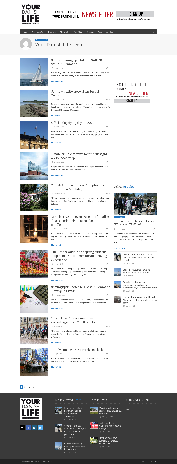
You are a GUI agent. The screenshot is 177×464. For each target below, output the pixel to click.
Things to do (119, 217)
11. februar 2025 (59, 295)
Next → (31, 387)
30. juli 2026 (106, 432)
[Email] (22, 427)
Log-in (128, 409)
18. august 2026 (107, 417)
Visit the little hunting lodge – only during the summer (110, 411)
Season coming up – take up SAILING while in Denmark (75, 447)
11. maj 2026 (120, 229)
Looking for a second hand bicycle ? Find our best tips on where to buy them (140, 300)
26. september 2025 (61, 229)
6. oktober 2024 (59, 326)
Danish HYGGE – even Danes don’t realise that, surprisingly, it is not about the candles (80, 221)
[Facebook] (28, 427)
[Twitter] (40, 427)
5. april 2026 (129, 291)
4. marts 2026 (130, 306)
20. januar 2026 (59, 162)
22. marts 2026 (59, 99)
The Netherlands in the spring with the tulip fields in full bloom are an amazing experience (79, 256)
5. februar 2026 (59, 126)
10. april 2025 (58, 264)
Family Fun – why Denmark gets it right (79, 350)
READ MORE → (57, 81)
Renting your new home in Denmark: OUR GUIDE (108, 441)
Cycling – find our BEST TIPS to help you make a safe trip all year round (139, 257)
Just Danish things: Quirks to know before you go (110, 426)
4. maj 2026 (129, 263)
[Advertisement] (132, 129)
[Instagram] (34, 427)
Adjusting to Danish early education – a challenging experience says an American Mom (140, 285)
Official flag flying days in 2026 (72, 123)
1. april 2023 (58, 353)
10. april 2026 (58, 68)
